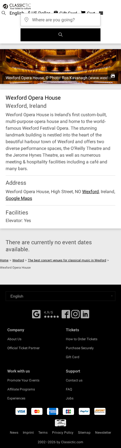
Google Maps (19, 198)
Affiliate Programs (21, 389)
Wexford (90, 191)
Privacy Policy (62, 433)
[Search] (60, 34)
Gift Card (72, 357)
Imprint (28, 433)
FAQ (69, 389)
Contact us (74, 380)
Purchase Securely (80, 348)
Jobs (69, 398)
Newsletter (103, 433)
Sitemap (84, 433)
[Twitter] (75, 316)
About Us (14, 339)
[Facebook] (36, 313)
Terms (43, 433)
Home (4, 260)
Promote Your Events (23, 380)
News (14, 433)
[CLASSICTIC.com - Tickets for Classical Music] (16, 6)
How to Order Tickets (81, 339)
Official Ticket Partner (23, 348)
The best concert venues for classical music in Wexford (67, 260)
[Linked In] (85, 316)
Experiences (16, 398)
